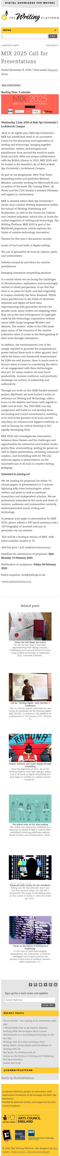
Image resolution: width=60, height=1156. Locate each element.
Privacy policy (18, 1151)
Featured (53, 69)
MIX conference (11, 85)
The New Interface (13, 1059)
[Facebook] (30, 984)
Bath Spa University (20, 1135)
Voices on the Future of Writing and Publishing (28, 1056)
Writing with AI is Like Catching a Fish (23, 1041)
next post (51, 45)
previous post (11, 45)
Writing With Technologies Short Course (24, 1031)
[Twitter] (40, 984)
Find (53, 36)
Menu (7, 30)
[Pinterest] (35, 984)
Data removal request (38, 1151)
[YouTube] (45, 984)
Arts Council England (21, 1118)
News (4, 73)
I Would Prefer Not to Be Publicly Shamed (25, 1027)
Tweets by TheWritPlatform (17, 1078)
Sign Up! (48, 1005)
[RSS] (55, 984)
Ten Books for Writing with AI (19, 1052)
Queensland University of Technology (41, 1135)
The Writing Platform (30, 16)
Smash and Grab (12, 1063)
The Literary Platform (7, 1135)
